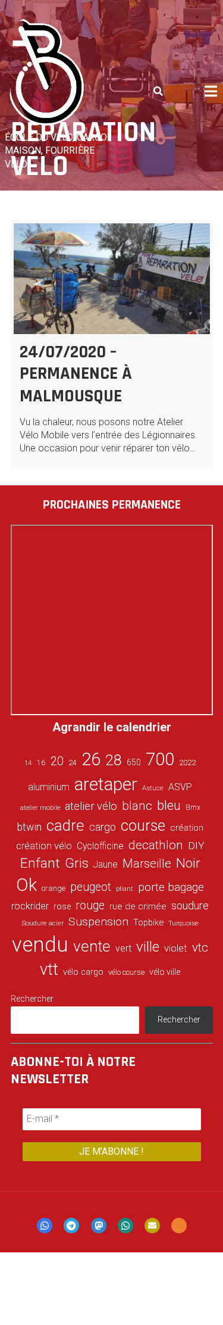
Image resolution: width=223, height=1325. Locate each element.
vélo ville (164, 972)
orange (53, 888)
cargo (102, 827)
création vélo (44, 846)
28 (113, 760)
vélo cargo (83, 972)
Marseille (147, 863)
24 (72, 763)
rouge (90, 905)
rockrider (30, 906)
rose (62, 907)
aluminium (49, 787)
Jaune (105, 864)
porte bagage (171, 887)
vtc (200, 947)
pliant (124, 889)
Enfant (40, 863)
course (143, 825)
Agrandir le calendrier (111, 727)
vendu (40, 944)
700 (160, 759)
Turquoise (183, 923)
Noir (188, 863)
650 (134, 762)
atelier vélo (91, 806)
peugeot (90, 887)
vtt (49, 969)
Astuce (153, 788)
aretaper (105, 784)
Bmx (193, 807)
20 (57, 761)
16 (41, 762)
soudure (190, 905)
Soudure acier (42, 923)
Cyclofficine (100, 846)
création (186, 827)
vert (123, 948)
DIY (196, 846)
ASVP (180, 787)
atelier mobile (40, 808)
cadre (65, 825)
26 (90, 759)
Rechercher (32, 998)
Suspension (98, 921)
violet (175, 948)
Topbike (148, 922)
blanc (137, 806)
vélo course (126, 972)
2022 (187, 763)
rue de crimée (138, 906)
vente (92, 946)
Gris (77, 863)
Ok (26, 885)
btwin (29, 827)
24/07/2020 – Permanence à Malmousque (76, 374)
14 (28, 763)
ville (147, 946)
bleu (169, 805)
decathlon (155, 845)
